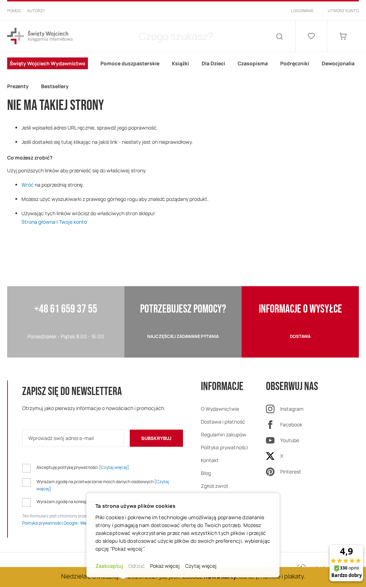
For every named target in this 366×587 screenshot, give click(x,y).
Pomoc (14, 10)
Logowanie (302, 10)
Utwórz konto (343, 10)
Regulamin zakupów (223, 434)
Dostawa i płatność (223, 421)
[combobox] (176, 36)
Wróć (27, 184)
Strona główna (38, 221)
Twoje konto (73, 221)
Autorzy (36, 10)
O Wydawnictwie (220, 408)
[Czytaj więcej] (114, 467)
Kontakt (210, 460)
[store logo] (40, 36)
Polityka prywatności (224, 447)
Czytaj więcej (201, 565)
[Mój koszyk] (343, 36)
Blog (206, 473)
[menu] (183, 75)
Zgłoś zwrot (214, 485)
